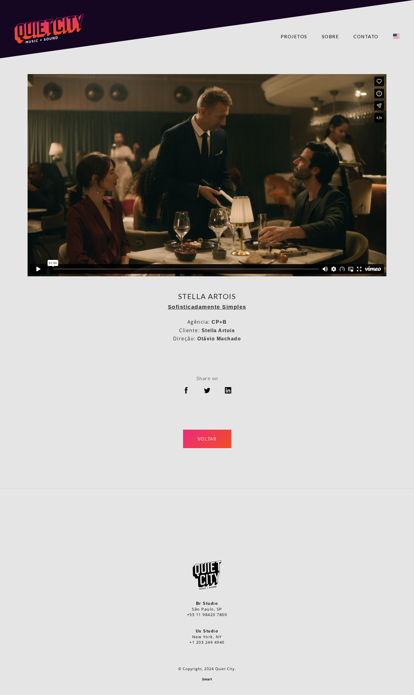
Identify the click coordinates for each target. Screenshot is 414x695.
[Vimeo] (194, 523)
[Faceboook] (219, 523)
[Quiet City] (49, 29)
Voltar (207, 439)
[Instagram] (207, 523)
